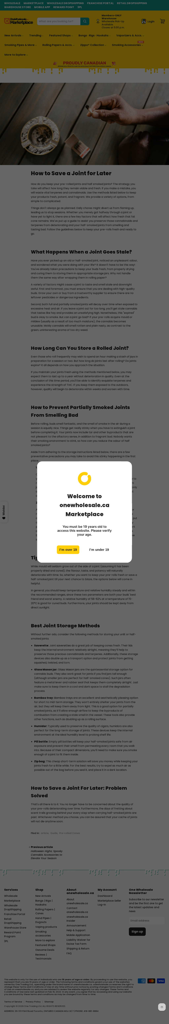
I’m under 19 (99, 549)
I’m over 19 (68, 549)
